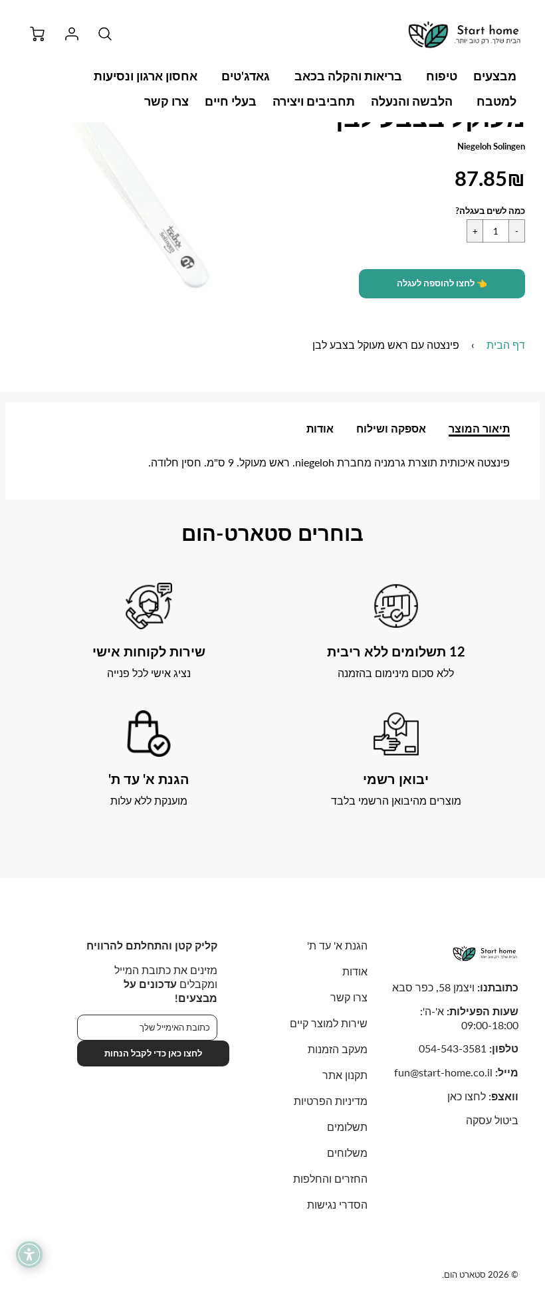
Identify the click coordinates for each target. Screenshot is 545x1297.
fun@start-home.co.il (443, 1072)
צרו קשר (166, 101)
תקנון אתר (345, 1074)
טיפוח (441, 75)
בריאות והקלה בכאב (348, 75)
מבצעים (494, 75)
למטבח (496, 101)
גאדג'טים (245, 75)
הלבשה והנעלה (412, 101)
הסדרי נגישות (337, 1204)
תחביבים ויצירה (313, 101)
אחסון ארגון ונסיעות (145, 75)
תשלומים (347, 1126)
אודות (320, 428)
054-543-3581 (453, 1048)
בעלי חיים (231, 101)
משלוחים (347, 1152)
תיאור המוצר (479, 428)
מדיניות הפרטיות (331, 1100)
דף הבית (506, 344)
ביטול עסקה (492, 1120)
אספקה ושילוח (391, 428)
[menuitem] (495, 76)
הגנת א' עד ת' (337, 945)
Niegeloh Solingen (491, 146)
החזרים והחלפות (330, 1178)
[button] (442, 283)
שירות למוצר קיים (329, 1023)
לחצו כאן (466, 1096)
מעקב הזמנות (338, 1049)
